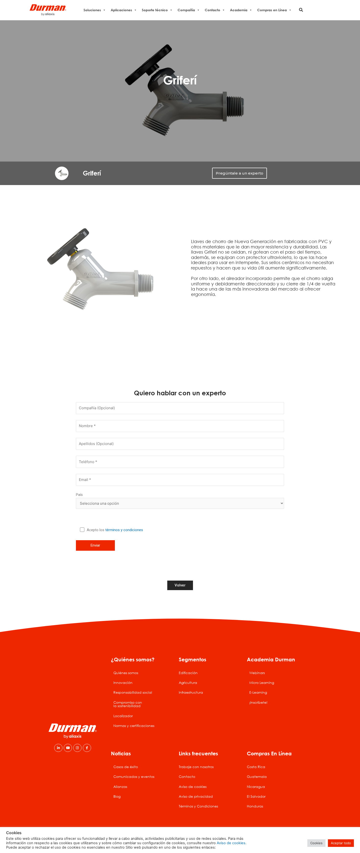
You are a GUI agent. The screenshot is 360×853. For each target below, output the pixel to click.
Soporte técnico (155, 10)
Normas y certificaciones (133, 725)
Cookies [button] (316, 843)
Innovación (122, 682)
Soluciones (92, 10)
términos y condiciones (124, 530)
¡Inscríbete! (258, 702)
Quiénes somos (125, 672)
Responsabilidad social (132, 692)
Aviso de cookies (192, 786)
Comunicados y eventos (133, 776)
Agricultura (188, 682)
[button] (301, 10)
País (79, 494)
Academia (238, 10)
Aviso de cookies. (231, 843)
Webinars (257, 672)
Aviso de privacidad (196, 796)
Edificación (188, 672)
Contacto (212, 10)
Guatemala (257, 776)
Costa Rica (256, 766)
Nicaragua (256, 786)
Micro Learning (261, 682)
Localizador (123, 715)
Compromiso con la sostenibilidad (127, 704)
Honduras (255, 806)
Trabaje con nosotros (196, 766)
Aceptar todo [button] (341, 843)
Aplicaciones (121, 10)
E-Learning (258, 692)
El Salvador (256, 796)
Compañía (186, 10)
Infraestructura (191, 692)
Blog (116, 796)
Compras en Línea (272, 10)
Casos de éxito (125, 766)
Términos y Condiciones (198, 806)
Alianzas (120, 786)
